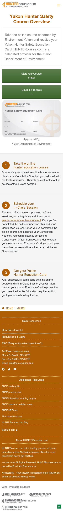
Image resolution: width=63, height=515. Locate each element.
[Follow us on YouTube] (15, 369)
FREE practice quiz (11, 392)
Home (9, 308)
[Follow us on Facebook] (3, 369)
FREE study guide (11, 386)
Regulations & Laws (13, 336)
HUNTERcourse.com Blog (15, 422)
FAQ (22, 343)
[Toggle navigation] (58, 5)
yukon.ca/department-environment (21, 220)
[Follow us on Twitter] (9, 369)
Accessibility (8, 472)
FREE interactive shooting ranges (19, 398)
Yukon (21, 308)
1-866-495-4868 (20, 351)
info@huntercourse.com (21, 362)
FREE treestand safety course (17, 404)
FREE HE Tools (9, 410)
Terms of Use (9, 476)
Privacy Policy (28, 476)
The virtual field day (12, 416)
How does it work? (12, 330)
